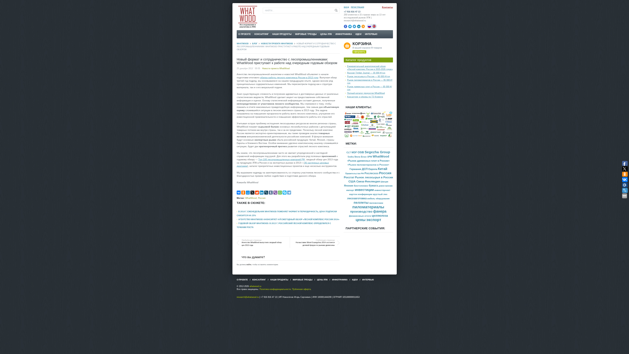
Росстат (349, 177)
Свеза (360, 181)
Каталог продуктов (358, 60)
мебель (371, 198)
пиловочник (376, 203)
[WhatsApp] (280, 193)
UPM (369, 157)
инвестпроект (382, 190)
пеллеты (361, 202)
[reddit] (257, 193)
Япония (348, 185)
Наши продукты (282, 34)
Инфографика (343, 34)
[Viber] (275, 193)
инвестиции (364, 190)
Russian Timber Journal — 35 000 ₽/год (366, 73)
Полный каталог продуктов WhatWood (366, 93)
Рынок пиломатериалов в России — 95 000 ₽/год (369, 81)
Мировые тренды (306, 34)
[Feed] (363, 26)
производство (361, 211)
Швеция (384, 182)
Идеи (358, 34)
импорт (350, 190)
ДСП (365, 169)
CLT (348, 152)
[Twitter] (354, 26)
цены (361, 220)
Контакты (387, 7)
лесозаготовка (357, 198)
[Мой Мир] (248, 193)
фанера (379, 211)
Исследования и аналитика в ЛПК (247, 26)
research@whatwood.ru (248, 297)
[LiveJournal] (266, 193)
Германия (355, 169)
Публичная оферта (301, 289)
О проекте (244, 34)
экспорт (373, 220)
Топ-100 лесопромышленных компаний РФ (281, 159)
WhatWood (243, 43)
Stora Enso (360, 156)
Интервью (371, 34)
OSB (361, 152)
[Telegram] (350, 26)
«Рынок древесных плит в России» (368, 160)
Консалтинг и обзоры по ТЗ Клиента (365, 97)
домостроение (386, 186)
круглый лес (380, 194)
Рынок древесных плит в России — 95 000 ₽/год (369, 88)
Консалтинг (261, 34)
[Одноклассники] (243, 193)
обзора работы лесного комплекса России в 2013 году (289, 77)
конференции (365, 194)
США (352, 181)
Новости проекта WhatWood (277, 43)
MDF (354, 152)
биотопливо (361, 185)
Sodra (351, 157)
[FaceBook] (345, 26)
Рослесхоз (371, 173)
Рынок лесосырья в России (374, 177)
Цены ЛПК (326, 34)
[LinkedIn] (359, 26)
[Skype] (284, 193)
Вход (346, 7)
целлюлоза (380, 215)
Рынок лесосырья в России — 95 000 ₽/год (368, 76)
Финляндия (372, 181)
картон (353, 194)
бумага (373, 185)
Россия (262, 198)
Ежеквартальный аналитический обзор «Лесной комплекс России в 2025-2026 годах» (370, 67)
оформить (359, 51)
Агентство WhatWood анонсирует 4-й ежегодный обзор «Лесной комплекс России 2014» (288, 219)
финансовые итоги (360, 216)
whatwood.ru (255, 286)
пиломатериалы (368, 207)
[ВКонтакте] (239, 193)
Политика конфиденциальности (275, 289)
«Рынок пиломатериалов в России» (368, 165)
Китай (382, 169)
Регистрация (357, 7)
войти (249, 265)
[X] (252, 193)
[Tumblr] (271, 193)
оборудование (383, 198)
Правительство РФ (354, 173)
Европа (372, 169)
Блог (254, 43)
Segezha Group (377, 152)
